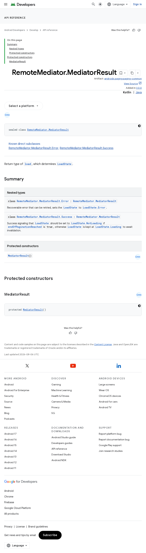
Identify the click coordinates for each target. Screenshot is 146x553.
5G (53, 413)
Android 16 (10, 439)
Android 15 (10, 445)
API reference (15, 17)
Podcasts (9, 418)
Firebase (9, 502)
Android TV (105, 407)
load (28, 164)
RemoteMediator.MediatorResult (48, 129)
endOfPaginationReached (25, 226)
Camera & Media (61, 401)
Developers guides (61, 443)
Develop (34, 30)
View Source (131, 83)
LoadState (64, 164)
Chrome (8, 496)
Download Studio (61, 454)
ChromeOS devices (110, 396)
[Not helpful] (139, 30)
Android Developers (14, 30)
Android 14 (10, 451)
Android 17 (10, 433)
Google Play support (110, 445)
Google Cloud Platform (17, 508)
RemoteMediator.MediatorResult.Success (86, 148)
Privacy (55, 407)
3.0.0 (139, 87)
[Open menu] (5, 4)
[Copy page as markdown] (132, 73)
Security (9, 396)
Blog (6, 413)
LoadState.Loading (108, 226)
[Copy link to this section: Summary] (27, 179)
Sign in (137, 4)
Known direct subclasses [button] (61, 146)
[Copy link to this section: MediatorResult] (33, 295)
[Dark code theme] (139, 126)
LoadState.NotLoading (86, 223)
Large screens (107, 384)
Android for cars (108, 401)
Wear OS (104, 390)
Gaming (56, 384)
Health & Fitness (60, 396)
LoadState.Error (94, 207)
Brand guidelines (38, 526)
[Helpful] (133, 30)
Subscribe (50, 535)
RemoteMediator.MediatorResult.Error (33, 148)
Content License (103, 344)
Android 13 (10, 456)
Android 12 (10, 462)
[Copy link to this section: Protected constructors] (57, 279)
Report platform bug (110, 433)
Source (8, 401)
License (20, 526)
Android (9, 384)
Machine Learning (61, 390)
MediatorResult (18, 255)
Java (139, 92)
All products (11, 513)
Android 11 (10, 468)
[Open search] (93, 4)
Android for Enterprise (16, 390)
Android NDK (58, 460)
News (7, 407)
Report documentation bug (114, 439)
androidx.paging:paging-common (123, 78)
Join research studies (110, 451)
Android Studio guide (63, 437)
